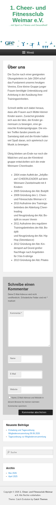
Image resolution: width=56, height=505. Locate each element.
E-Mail (13, 374)
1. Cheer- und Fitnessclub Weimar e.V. (28, 14)
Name (12, 358)
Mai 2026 (12, 473)
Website (13, 389)
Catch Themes (40, 499)
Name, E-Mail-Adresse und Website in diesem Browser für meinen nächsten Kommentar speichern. (26, 402)
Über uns (16, 67)
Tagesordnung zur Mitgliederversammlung (27, 437)
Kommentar (16, 313)
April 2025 (12, 476)
